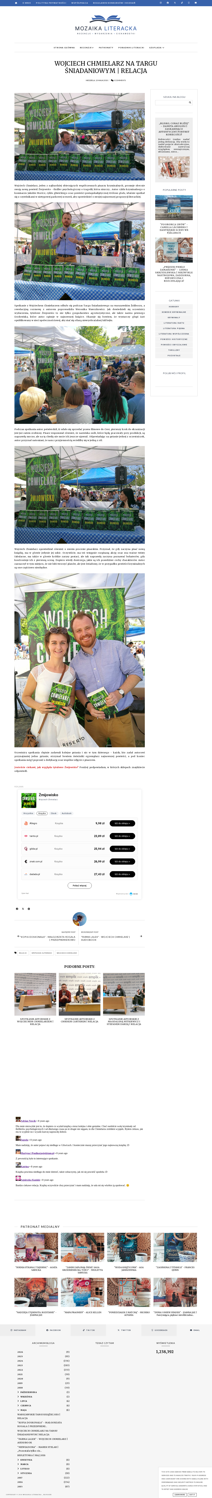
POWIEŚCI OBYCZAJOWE (174, 345)
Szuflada (155, 47)
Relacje (23, 953)
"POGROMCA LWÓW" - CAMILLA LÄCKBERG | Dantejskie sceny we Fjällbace (174, 228)
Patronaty (106, 47)
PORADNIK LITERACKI (131, 47)
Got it (192, 1495)
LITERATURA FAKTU (174, 323)
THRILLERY (174, 350)
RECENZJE (86, 47)
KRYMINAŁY (174, 318)
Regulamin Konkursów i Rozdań (114, 3)
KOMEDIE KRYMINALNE (174, 312)
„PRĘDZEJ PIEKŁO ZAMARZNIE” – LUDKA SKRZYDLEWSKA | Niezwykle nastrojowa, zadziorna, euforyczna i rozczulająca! (174, 274)
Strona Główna (64, 47)
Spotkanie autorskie (42, 953)
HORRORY (174, 307)
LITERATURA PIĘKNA (174, 328)
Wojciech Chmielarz (67, 953)
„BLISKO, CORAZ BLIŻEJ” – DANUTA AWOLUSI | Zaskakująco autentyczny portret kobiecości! (174, 129)
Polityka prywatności (51, 3)
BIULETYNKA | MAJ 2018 (31, 1455)
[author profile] (79, 919)
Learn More (180, 1495)
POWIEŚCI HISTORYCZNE (173, 339)
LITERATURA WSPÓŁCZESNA (174, 334)
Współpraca (79, 3)
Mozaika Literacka (32, 1494)
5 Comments (120, 80)
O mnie (27, 3)
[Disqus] (79, 1074)
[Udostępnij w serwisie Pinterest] (29, 909)
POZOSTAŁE (174, 356)
